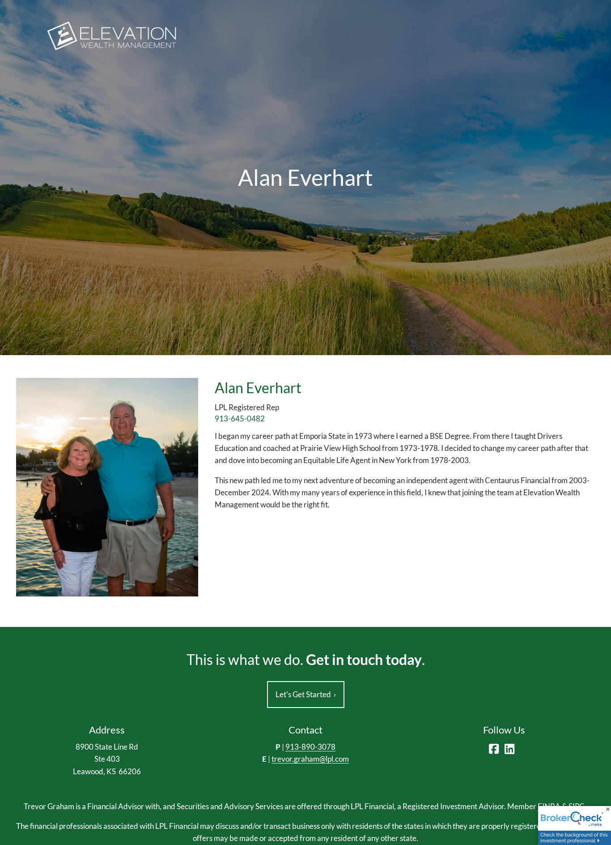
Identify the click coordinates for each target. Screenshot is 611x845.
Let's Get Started (306, 694)
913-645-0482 (240, 418)
